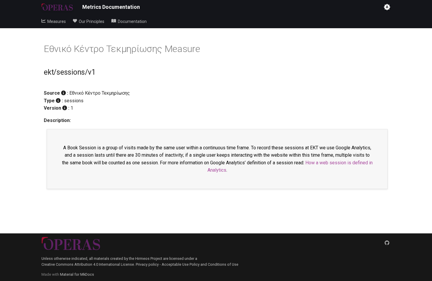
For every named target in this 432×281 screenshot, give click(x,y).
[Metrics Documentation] (57, 7)
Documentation (131, 21)
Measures (56, 21)
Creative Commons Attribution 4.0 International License (87, 264)
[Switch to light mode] (387, 7)
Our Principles (90, 21)
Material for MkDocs (77, 274)
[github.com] (387, 242)
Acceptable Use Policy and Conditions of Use (200, 264)
